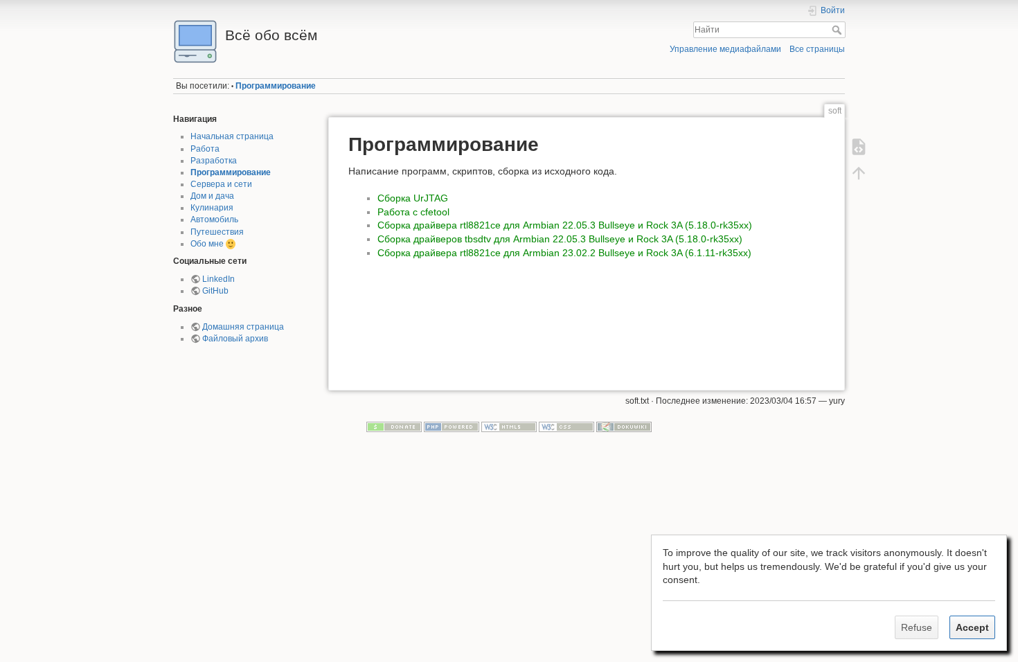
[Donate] (394, 426)
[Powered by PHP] (451, 426)
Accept (972, 627)
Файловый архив (235, 338)
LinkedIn (218, 279)
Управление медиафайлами (725, 49)
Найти (838, 30)
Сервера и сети (221, 184)
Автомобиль (214, 219)
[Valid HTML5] (509, 426)
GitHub (215, 291)
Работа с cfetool (413, 211)
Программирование (275, 86)
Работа (205, 149)
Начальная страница (232, 136)
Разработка (213, 161)
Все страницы (817, 49)
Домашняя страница (243, 327)
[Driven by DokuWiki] (624, 426)
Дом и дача (212, 196)
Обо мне (207, 244)
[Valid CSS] (566, 426)
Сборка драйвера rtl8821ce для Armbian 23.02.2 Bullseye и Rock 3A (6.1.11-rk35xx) (564, 252)
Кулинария (211, 208)
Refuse (916, 627)
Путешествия (217, 232)
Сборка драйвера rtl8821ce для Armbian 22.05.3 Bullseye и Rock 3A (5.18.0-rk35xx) (564, 225)
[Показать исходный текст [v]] (859, 147)
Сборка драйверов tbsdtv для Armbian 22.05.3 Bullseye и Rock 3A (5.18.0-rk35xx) (559, 238)
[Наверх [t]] (859, 173)
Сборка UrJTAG (412, 198)
